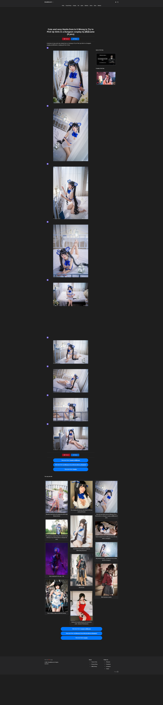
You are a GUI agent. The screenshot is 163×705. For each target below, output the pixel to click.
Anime (91, 5)
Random (99, 5)
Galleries (86, 5)
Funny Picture (68, 5)
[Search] (117, 2)
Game (95, 5)
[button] (115, 2)
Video (63, 5)
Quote (82, 5)
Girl (78, 5)
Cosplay (74, 5)
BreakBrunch (51, 662)
